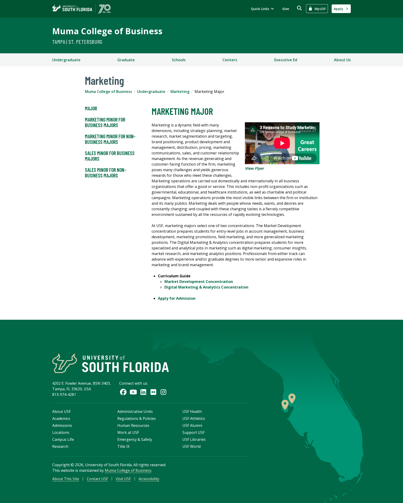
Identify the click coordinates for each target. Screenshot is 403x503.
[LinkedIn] (143, 392)
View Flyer (254, 168)
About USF (61, 411)
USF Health (192, 411)
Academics (61, 418)
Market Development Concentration (198, 281)
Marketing (179, 91)
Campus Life (63, 439)
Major (91, 108)
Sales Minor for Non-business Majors (105, 172)
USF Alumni (192, 425)
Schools (179, 59)
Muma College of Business (107, 31)
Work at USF (128, 432)
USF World (191, 446)
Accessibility (149, 478)
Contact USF (97, 478)
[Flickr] (153, 392)
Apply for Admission (176, 298)
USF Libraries (194, 439)
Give (285, 9)
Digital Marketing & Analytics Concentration (206, 287)
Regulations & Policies (136, 418)
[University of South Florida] (110, 363)
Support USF (193, 432)
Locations (60, 432)
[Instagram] (163, 392)
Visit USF (123, 478)
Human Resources (133, 425)
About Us (342, 59)
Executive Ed (285, 59)
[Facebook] (123, 392)
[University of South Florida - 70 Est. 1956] (81, 9)
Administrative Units (135, 411)
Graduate (126, 59)
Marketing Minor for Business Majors (105, 122)
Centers (229, 59)
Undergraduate (66, 59)
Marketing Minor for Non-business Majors (110, 139)
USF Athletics (193, 418)
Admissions (62, 425)
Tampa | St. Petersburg (77, 41)
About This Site (65, 478)
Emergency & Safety (134, 439)
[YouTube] (133, 392)
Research (60, 446)
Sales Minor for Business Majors (110, 155)
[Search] (299, 8)
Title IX (123, 446)
